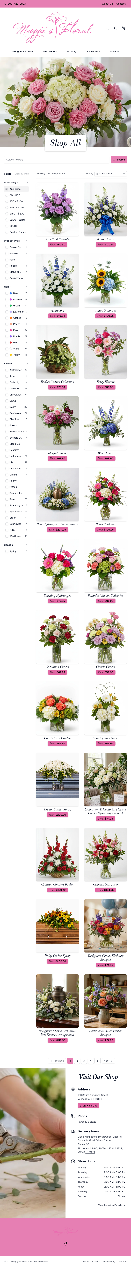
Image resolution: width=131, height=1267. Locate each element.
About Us (107, 3)
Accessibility (109, 1261)
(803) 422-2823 (16, 3)
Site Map (122, 1261)
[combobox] (110, 173)
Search (121, 159)
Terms (86, 1261)
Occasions (92, 51)
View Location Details (110, 1205)
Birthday (71, 51)
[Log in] (115, 28)
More (113, 51)
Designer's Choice (22, 51)
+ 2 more (106, 1140)
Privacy (95, 1261)
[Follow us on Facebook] (65, 1243)
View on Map (90, 1105)
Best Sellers (50, 51)
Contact (121, 3)
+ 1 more (90, 1151)
